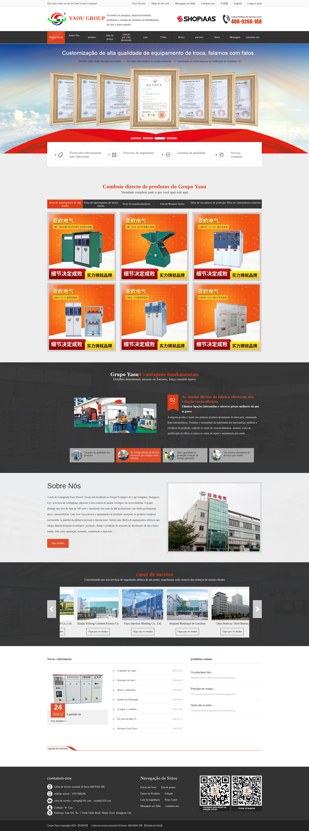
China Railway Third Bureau (201, 623)
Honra (181, 37)
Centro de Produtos (150, 793)
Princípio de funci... (149, 680)
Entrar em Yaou (148, 787)
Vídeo (163, 37)
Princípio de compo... (203, 688)
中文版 (224, 3)
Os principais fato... (202, 672)
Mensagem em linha (185, 3)
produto (92, 37)
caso (145, 37)
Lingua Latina (254, 3)
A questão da (73, 714)
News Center (171, 799)
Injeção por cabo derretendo (126, 37)
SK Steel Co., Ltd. (246, 623)
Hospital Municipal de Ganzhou (157, 623)
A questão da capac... (149, 671)
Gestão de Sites (153, 825)
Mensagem (235, 37)
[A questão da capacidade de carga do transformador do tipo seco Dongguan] (77, 690)
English (238, 3)
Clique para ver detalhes (67, 631)
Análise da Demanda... (149, 700)
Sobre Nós (74, 35)
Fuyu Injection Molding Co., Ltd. (112, 623)
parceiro (199, 37)
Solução (169, 793)
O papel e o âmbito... (149, 709)
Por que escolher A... (149, 719)
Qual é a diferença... (149, 690)
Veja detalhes (58, 543)
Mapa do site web (160, 3)
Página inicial (56, 37)
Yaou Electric (139, 3)
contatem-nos (208, 3)
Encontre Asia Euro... (149, 729)
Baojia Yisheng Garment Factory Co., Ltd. (67, 623)
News (217, 37)
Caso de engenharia (150, 799)
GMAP (82, 825)
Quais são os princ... (202, 705)
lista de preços (109, 37)
